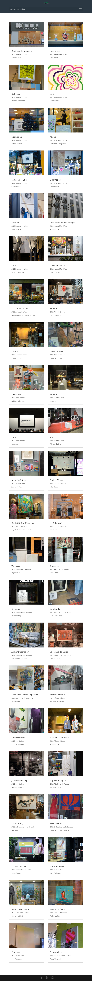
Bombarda (55, 609)
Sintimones (55, 179)
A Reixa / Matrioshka (59, 737)
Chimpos (15, 609)
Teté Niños (16, 394)
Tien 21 (53, 437)
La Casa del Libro (19, 179)
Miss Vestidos (56, 823)
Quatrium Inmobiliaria (22, 51)
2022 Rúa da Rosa (56, 870)
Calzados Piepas (57, 265)
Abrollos (15, 222)
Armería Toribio (57, 694)
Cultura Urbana (18, 866)
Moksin (53, 394)
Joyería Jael (55, 51)
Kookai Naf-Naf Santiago (23, 523)
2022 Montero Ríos (18, 398)
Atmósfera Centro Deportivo (24, 694)
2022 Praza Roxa (17, 956)
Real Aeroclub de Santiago (62, 222)
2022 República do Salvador (21, 612)
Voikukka (15, 566)
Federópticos (56, 952)
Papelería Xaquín (58, 780)
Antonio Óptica (18, 480)
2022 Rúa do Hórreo (57, 698)
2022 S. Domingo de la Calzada (23, 827)
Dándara (15, 351)
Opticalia (15, 94)
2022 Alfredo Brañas (19, 312)
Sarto (13, 265)
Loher (14, 437)
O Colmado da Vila (20, 308)
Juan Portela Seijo (19, 780)
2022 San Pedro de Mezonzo (60, 655)
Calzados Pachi (57, 351)
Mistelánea (16, 137)
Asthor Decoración (20, 651)
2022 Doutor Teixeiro (58, 483)
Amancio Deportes (20, 909)
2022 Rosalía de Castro (19, 913)
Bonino (53, 308)
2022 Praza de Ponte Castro (60, 956)
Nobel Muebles (57, 866)
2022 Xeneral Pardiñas (19, 54)
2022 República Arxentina (21, 569)
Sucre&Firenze (18, 737)
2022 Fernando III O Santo (21, 870)
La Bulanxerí (56, 523)
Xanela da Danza (58, 909)
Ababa (53, 137)
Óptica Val (55, 566)
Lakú (52, 94)
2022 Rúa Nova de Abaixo (59, 784)
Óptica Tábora (56, 480)
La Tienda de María (59, 651)
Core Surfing (17, 823)
